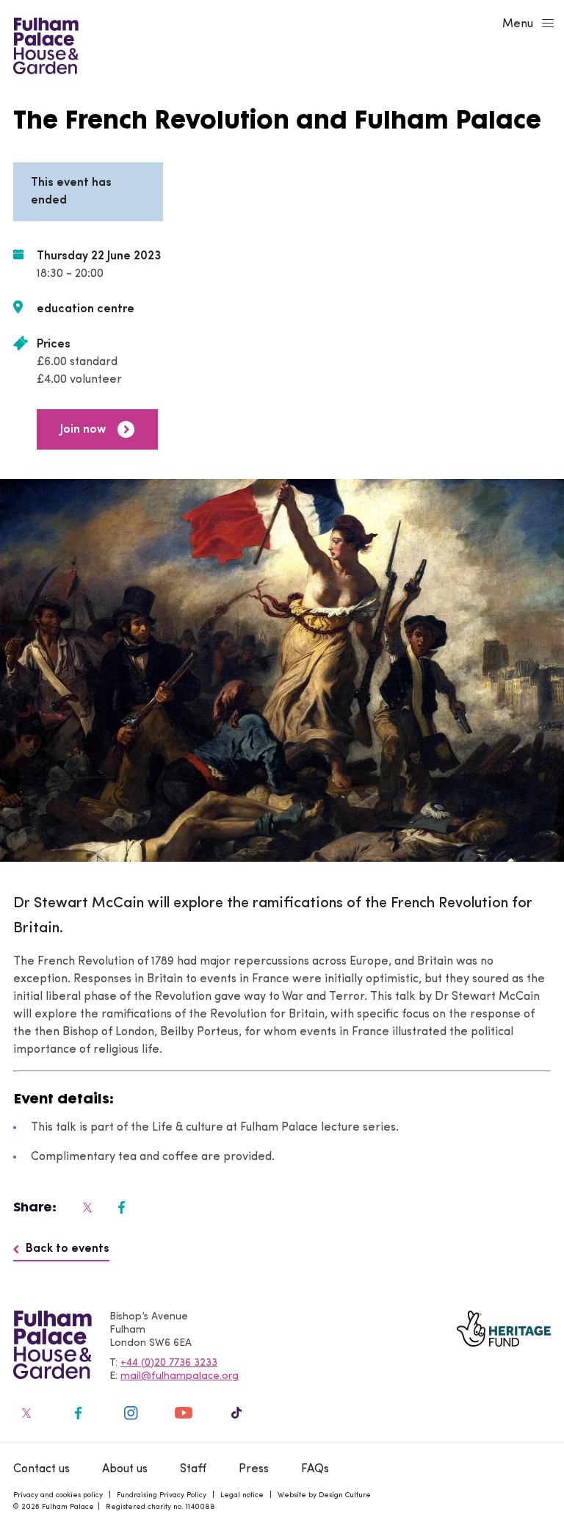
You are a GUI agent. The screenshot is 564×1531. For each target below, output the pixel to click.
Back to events (67, 1249)
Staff (193, 1469)
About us (125, 1469)
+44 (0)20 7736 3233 (168, 1363)
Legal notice (242, 1495)
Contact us (41, 1469)
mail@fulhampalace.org (179, 1376)
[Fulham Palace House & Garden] (43, 44)
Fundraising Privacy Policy (161, 1495)
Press (254, 1469)
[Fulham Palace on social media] (86, 1207)
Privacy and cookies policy (58, 1495)
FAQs (315, 1469)
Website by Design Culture (324, 1495)
